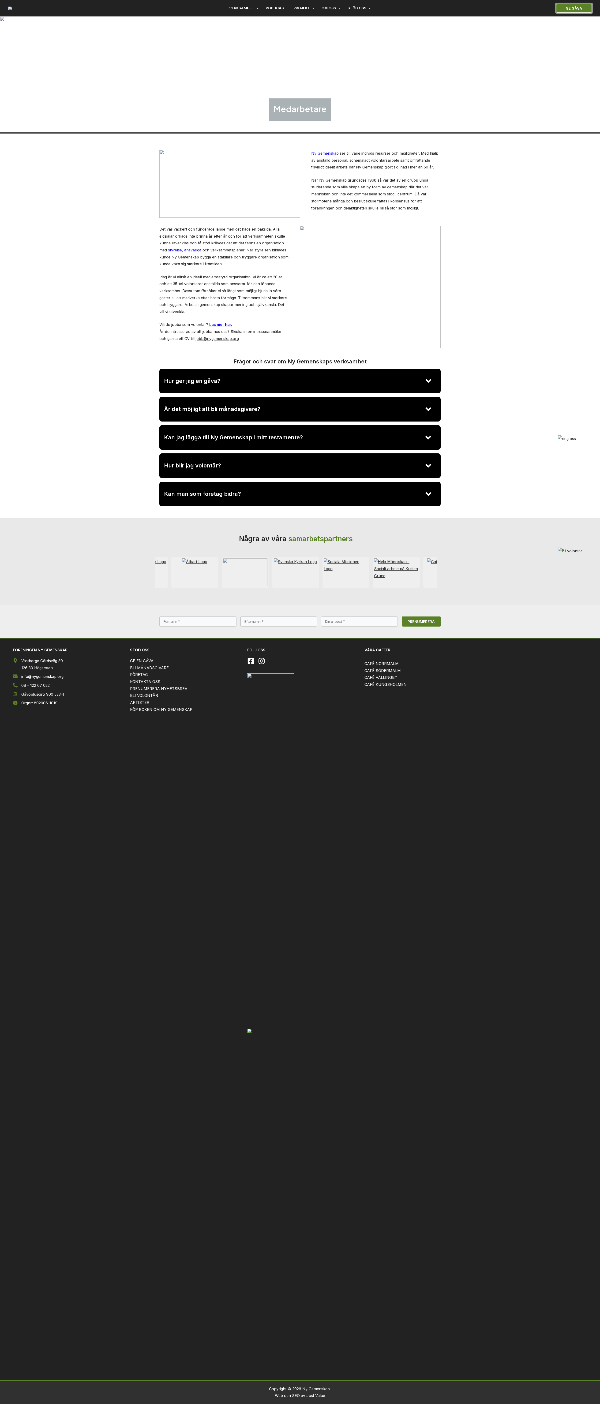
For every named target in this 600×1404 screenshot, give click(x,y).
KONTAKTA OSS (145, 681)
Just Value (315, 1395)
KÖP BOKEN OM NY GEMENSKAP (161, 709)
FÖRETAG (139, 674)
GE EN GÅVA (142, 660)
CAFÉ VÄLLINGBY (380, 677)
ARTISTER (139, 702)
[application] (256, 8)
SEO (296, 1395)
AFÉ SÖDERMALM (384, 670)
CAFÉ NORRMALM (381, 663)
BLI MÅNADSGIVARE (149, 667)
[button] (244, 8)
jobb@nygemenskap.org (217, 338)
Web (279, 1395)
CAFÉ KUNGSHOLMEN (385, 684)
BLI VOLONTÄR (144, 695)
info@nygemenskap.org (42, 676)
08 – (25, 685)
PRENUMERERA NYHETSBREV (158, 688)
